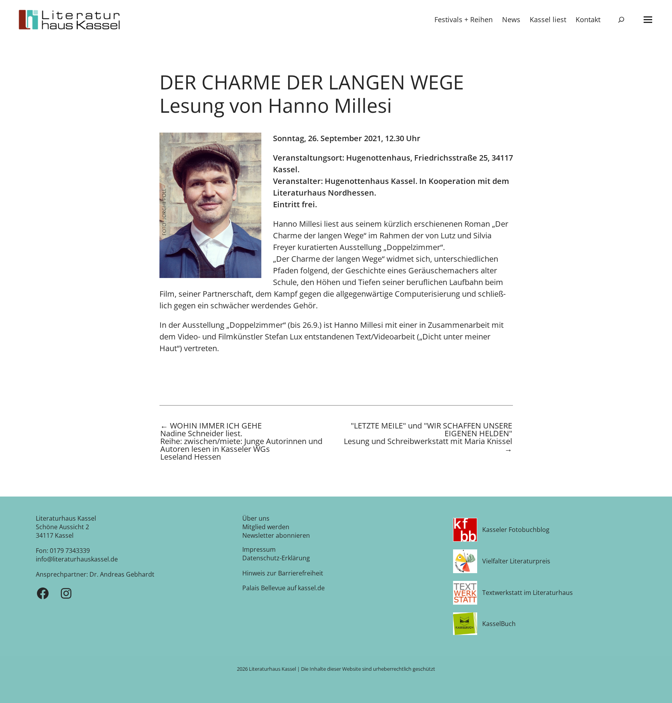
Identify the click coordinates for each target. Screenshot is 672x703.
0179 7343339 (70, 550)
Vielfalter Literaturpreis (516, 561)
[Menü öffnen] (648, 19)
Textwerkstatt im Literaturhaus (527, 592)
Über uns (256, 518)
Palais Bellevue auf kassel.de (283, 588)
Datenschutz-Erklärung (276, 558)
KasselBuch (499, 623)
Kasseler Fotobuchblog (516, 529)
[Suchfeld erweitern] (621, 19)
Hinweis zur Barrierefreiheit (282, 573)
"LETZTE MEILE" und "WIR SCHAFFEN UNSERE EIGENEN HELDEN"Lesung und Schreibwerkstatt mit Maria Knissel (428, 438)
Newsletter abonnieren (276, 535)
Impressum (259, 549)
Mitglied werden (265, 527)
